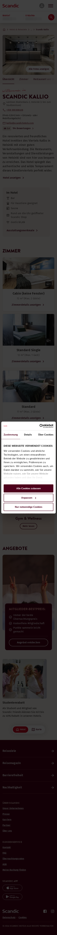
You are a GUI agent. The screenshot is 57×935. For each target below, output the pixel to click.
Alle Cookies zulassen (28, 488)
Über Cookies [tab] (45, 434)
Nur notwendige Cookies (28, 507)
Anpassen (26, 497)
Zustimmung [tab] (11, 434)
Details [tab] (28, 434)
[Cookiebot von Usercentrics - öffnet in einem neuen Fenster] (40, 426)
